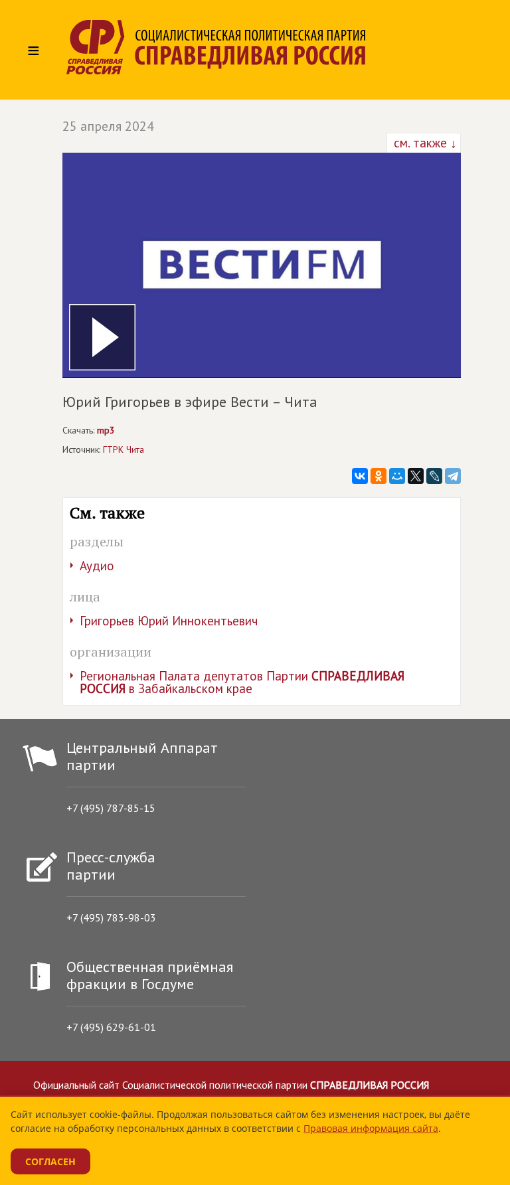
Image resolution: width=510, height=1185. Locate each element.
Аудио (97, 566)
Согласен (50, 1161)
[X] (416, 476)
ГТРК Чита (123, 449)
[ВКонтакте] (360, 476)
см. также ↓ (423, 143)
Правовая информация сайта (370, 1128)
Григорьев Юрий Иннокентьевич (169, 621)
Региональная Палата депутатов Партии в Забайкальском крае (242, 682)
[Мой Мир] (397, 476)
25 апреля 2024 (108, 126)
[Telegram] (453, 476)
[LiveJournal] (434, 476)
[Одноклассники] (378, 476)
